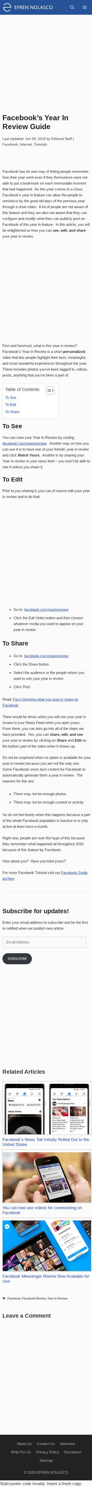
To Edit (10, 404)
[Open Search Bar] (72, 7)
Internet (26, 144)
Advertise (67, 1444)
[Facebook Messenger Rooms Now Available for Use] (46, 1245)
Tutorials (40, 144)
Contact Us (46, 1444)
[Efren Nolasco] (8, 7)
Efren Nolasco (33, 7)
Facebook (10, 144)
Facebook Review (34, 1298)
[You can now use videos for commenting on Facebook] (46, 1176)
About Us (24, 1444)
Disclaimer (72, 1452)
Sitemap (46, 1460)
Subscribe (17, 959)
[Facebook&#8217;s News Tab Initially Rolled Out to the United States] (46, 1108)
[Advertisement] (46, 61)
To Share (12, 412)
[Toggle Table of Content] (47, 390)
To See (10, 397)
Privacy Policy (47, 1452)
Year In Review (57, 1298)
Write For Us (21, 1452)
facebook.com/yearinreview (24, 443)
